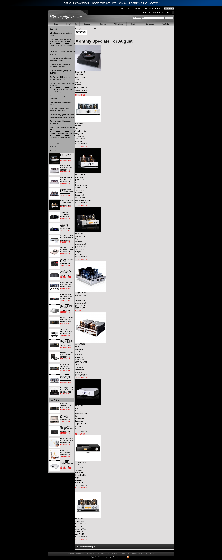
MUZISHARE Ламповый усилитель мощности (62, 53)
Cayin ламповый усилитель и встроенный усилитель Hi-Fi (60, 40)
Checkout (147, 8)
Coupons (87, 24)
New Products (71, 24)
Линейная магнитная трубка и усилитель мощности (61, 47)
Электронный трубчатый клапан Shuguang (62, 84)
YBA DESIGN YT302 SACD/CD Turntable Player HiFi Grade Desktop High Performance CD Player (80, 472)
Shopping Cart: (149, 12)
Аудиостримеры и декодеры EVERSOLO (60, 72)
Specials (103, 24)
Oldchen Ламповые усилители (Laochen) (61, 97)
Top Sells (165, 24)
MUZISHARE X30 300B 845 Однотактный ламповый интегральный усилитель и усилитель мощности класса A (80, 244)
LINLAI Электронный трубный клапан (61, 34)
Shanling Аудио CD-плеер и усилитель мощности (60, 66)
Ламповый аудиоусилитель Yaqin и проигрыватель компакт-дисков (62, 116)
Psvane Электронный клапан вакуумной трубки (60, 59)
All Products (118, 24)
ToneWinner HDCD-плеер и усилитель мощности (60, 78)
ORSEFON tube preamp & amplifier (62, 134)
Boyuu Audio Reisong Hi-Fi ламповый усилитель (59, 110)
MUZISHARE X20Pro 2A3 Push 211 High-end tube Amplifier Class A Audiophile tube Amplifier (81, 526)
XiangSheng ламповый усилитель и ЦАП (62, 128)
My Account (158, 8)
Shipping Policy (137, 553)
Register (138, 8)
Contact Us (150, 24)
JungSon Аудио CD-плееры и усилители (60, 122)
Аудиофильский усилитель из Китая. (61, 103)
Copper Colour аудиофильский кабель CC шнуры (61, 91)
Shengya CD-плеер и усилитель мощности (61, 145)
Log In (129, 8)
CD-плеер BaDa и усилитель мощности (60, 139)
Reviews (134, 24)
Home (121, 8)
